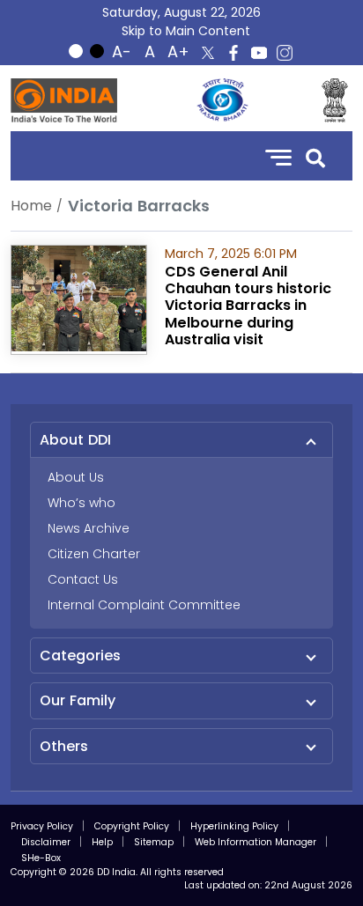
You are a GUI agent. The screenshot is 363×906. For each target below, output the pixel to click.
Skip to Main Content (186, 31)
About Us (76, 477)
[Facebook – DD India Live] (233, 52)
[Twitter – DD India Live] (208, 52)
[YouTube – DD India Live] (259, 52)
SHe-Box (41, 858)
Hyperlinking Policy (234, 826)
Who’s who (81, 503)
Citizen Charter (94, 554)
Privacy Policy (42, 826)
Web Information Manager (255, 842)
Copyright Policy (131, 826)
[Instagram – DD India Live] (284, 52)
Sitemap (154, 842)
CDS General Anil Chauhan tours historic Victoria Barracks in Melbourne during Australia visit (248, 305)
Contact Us (83, 579)
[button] (315, 156)
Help (102, 842)
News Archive (89, 528)
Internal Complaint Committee (144, 605)
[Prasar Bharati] (222, 100)
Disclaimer (45, 842)
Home (31, 205)
